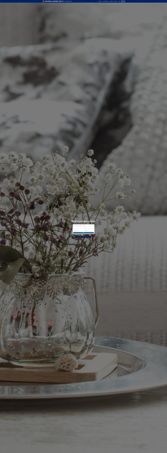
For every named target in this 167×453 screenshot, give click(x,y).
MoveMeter (111, 1)
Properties (100, 2)
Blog (119, 2)
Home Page (123, 1)
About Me (116, 2)
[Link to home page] (53, 1)
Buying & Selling (106, 2)
